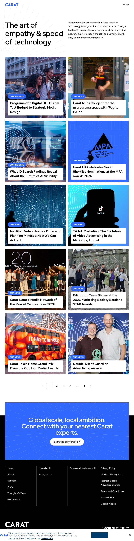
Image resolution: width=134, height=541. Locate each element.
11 (84, 386)
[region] (67, 535)
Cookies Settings (100, 535)
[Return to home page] (12, 4)
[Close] (130, 535)
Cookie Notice (47, 538)
